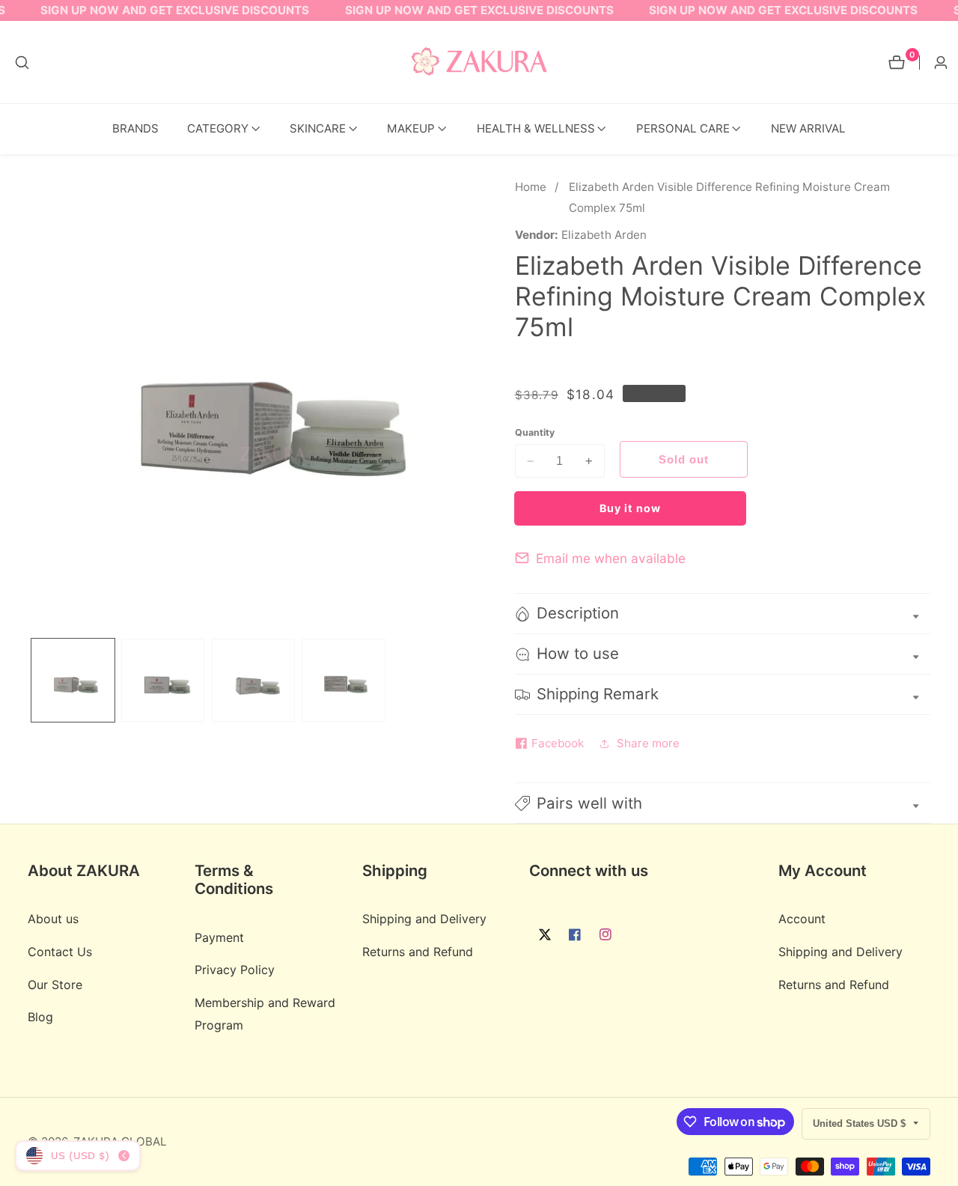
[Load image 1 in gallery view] (73, 680)
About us (53, 919)
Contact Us (60, 952)
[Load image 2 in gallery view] (162, 680)
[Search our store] (22, 62)
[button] (217, 129)
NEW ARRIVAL (808, 128)
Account (802, 919)
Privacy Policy (235, 970)
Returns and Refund (417, 952)
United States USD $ (861, 1123)
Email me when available (611, 558)
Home (530, 187)
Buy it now (630, 508)
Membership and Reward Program (265, 1014)
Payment (219, 937)
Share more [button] (648, 743)
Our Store (55, 984)
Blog (40, 1017)
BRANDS (135, 128)
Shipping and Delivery (424, 919)
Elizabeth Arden (604, 234)
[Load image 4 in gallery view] (343, 680)
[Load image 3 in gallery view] (253, 680)
